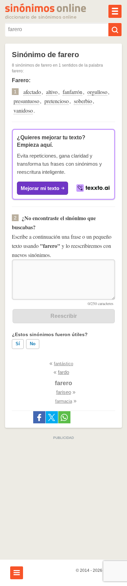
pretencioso (56, 100)
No (33, 343)
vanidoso (23, 110)
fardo (63, 372)
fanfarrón (72, 91)
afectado (32, 91)
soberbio (83, 100)
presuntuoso (26, 100)
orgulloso (97, 91)
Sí (18, 343)
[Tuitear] (52, 417)
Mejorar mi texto (40, 188)
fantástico (63, 363)
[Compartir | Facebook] (39, 417)
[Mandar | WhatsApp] (64, 417)
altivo (52, 91)
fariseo (63, 392)
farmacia (63, 401)
